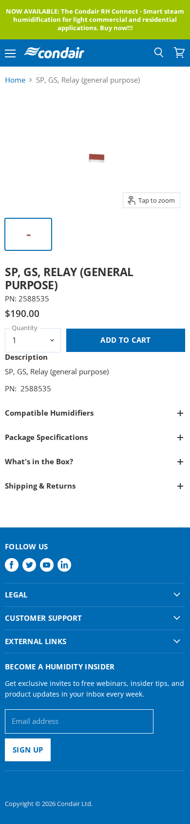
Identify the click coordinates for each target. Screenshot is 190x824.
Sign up (28, 749)
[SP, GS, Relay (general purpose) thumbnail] (28, 234)
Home (15, 80)
